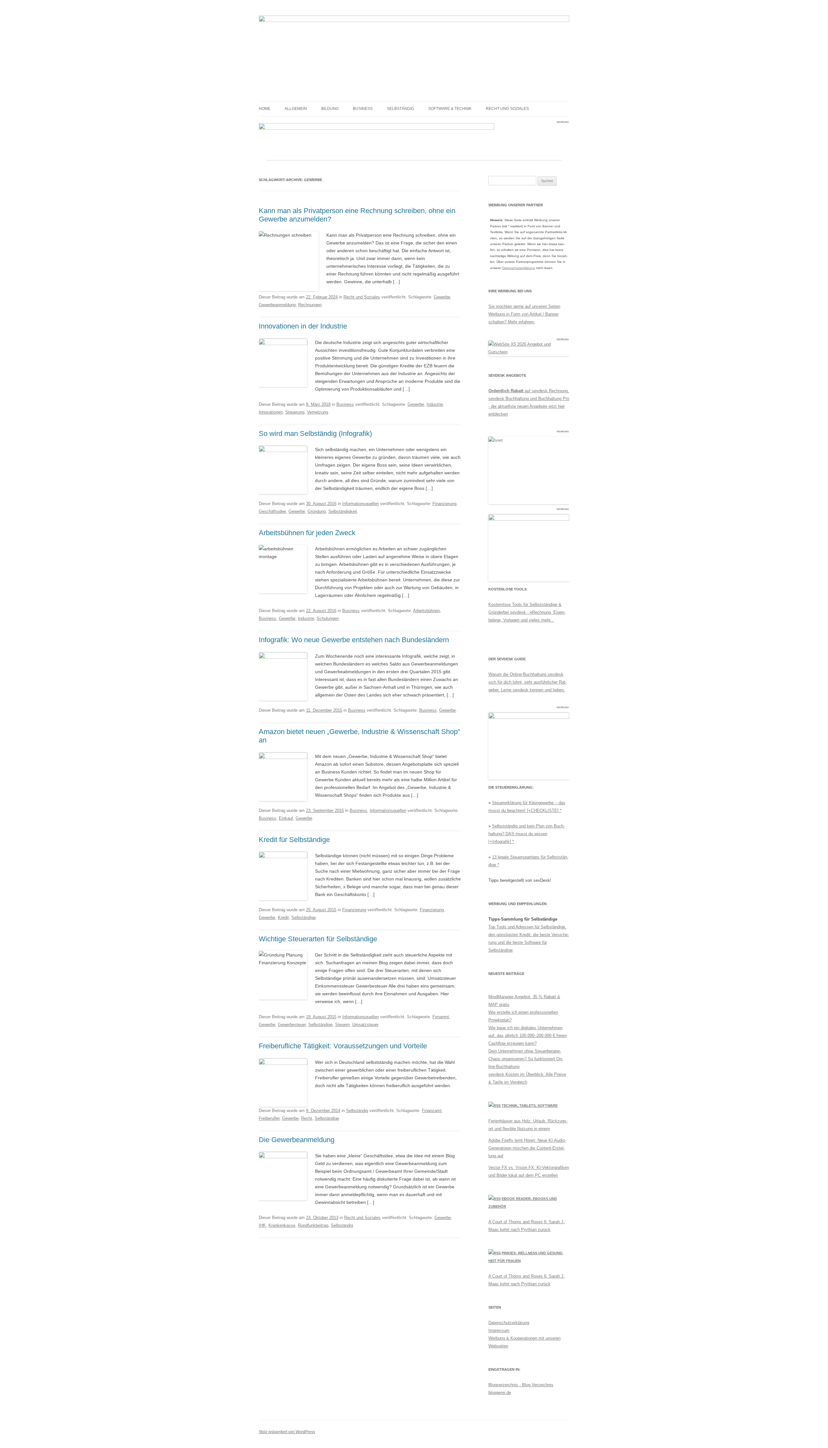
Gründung (317, 511)
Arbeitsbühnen (426, 610)
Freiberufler (269, 1118)
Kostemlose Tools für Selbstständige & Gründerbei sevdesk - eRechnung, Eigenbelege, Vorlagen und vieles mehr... (526, 612)
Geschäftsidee (272, 511)
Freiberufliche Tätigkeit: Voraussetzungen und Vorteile (343, 1046)
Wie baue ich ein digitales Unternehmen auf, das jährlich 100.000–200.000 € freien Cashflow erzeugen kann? (527, 1035)
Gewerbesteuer (292, 1024)
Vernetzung (317, 412)
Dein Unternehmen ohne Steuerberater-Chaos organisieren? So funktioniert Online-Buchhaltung (525, 1059)
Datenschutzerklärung (518, 268)
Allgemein (296, 108)
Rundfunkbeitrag (313, 1225)
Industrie (435, 404)
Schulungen (328, 618)
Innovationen (271, 412)
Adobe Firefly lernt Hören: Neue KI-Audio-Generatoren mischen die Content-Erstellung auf (527, 1148)
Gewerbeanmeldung (277, 304)
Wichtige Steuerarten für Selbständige (318, 939)
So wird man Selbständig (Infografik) (315, 433)
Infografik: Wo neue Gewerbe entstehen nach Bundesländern (354, 640)
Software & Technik (450, 108)
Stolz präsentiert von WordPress (287, 1432)
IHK (262, 1225)
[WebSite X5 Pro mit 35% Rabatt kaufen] (528, 352)
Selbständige (303, 917)
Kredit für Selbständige (294, 840)
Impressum (498, 1330)
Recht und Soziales (507, 108)
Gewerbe (442, 297)
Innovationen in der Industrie (303, 326)
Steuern (342, 1024)
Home (264, 108)
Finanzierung (444, 503)
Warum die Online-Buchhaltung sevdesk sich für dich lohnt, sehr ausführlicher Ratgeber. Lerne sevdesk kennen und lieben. (527, 682)
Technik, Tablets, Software (530, 1106)
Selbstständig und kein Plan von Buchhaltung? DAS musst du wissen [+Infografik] (526, 834)
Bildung (330, 108)
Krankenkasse (281, 1225)
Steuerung (294, 412)
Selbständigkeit (342, 511)
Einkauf (286, 818)
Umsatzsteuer (365, 1024)
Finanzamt (431, 1110)
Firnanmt (440, 1016)
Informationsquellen (360, 503)
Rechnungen (309, 304)
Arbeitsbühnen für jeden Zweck (307, 533)
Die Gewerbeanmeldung (296, 1140)
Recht (306, 1118)
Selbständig (400, 108)
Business (363, 108)
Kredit (283, 917)
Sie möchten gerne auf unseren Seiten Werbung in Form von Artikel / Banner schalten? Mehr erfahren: (524, 314)
